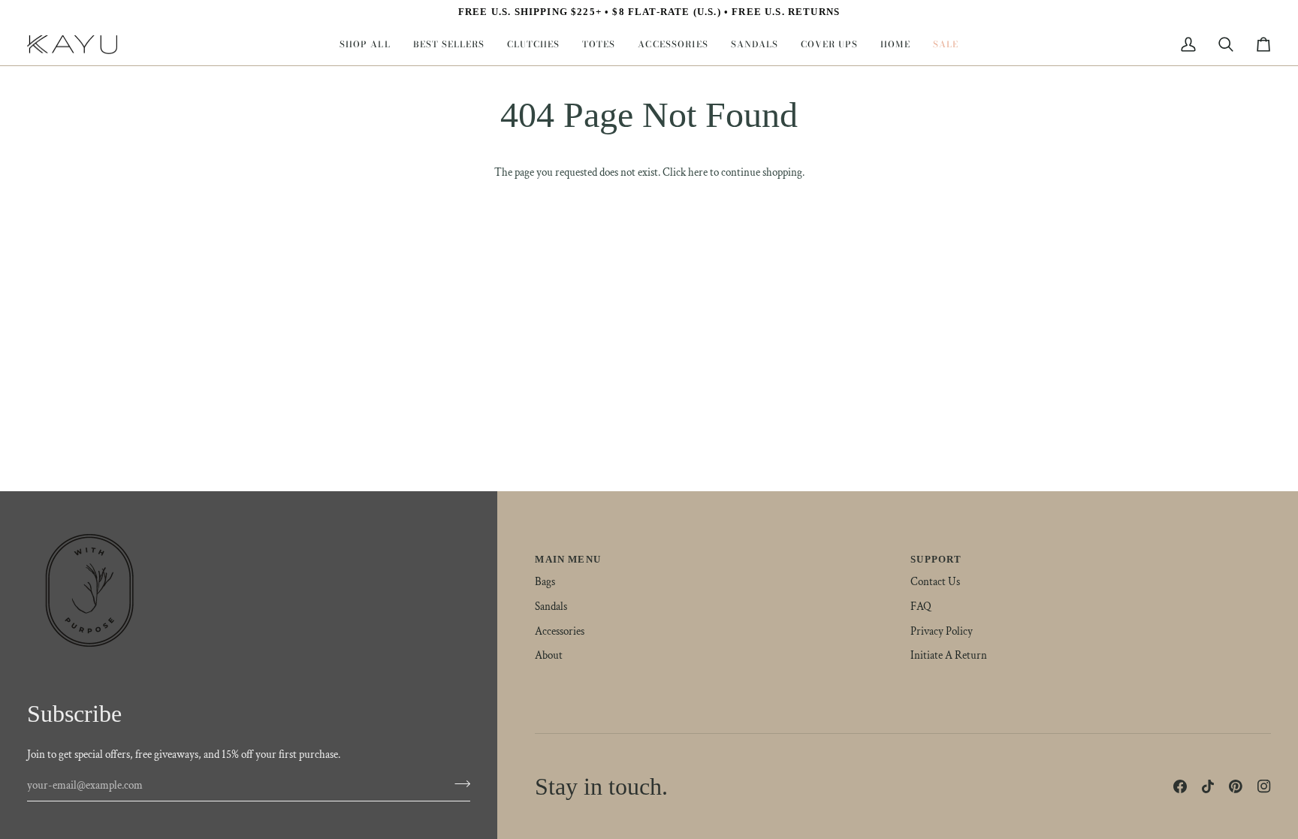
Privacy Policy (941, 631)
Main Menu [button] (568, 559)
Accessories (559, 631)
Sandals (551, 606)
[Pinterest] (1235, 786)
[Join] (457, 783)
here (698, 172)
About (549, 655)
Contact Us (935, 582)
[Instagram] (1264, 786)
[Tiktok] (1208, 786)
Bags (545, 582)
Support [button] (935, 559)
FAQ (920, 606)
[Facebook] (1180, 786)
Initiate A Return (948, 655)
